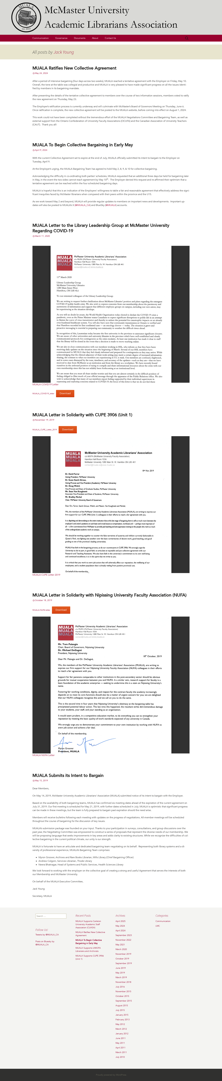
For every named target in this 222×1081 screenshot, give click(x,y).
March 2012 (121, 1029)
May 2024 (120, 925)
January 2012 (122, 1033)
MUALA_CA (83, 205)
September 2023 (124, 935)
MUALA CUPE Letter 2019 (46, 575)
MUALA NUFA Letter (43, 755)
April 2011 (120, 1047)
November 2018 (123, 982)
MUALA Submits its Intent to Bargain (68, 775)
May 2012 (120, 1024)
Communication (40, 38)
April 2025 (120, 921)
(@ (76, 205)
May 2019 (120, 972)
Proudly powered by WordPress (111, 1074)
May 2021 (120, 944)
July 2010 (120, 1057)
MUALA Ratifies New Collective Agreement (74, 68)
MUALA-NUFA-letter (41, 610)
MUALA (112, 205)
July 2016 (120, 986)
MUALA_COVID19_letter (43, 393)
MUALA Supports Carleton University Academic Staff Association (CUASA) (88, 924)
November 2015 (123, 991)
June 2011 (121, 1038)
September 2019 (124, 963)
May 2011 (120, 1043)
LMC (158, 925)
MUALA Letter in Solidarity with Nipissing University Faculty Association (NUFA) (109, 595)
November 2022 (123, 940)
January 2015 (122, 1014)
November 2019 (123, 954)
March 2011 (121, 1052)
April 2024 (120, 930)
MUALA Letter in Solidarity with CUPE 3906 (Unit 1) (82, 415)
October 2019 (122, 958)
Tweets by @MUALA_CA (47, 934)
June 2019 (121, 968)
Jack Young (64, 52)
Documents (79, 38)
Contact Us (110, 38)
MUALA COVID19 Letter (45, 384)
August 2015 (122, 1005)
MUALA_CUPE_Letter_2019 (44, 429)
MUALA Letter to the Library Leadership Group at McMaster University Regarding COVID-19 (100, 228)
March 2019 (121, 977)
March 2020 (121, 949)
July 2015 (120, 1010)
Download (65, 393)
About (95, 38)
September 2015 (124, 1000)
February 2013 (123, 1019)
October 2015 (122, 996)
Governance (61, 38)
